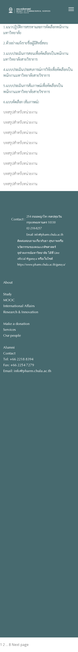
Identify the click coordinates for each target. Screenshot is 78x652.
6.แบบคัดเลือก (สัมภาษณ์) (21, 102)
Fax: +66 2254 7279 (18, 365)
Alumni (9, 347)
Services (9, 330)
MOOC (9, 300)
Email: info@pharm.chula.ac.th (44, 234)
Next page (20, 644)
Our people (12, 335)
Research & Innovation (20, 312)
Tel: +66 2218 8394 (18, 359)
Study (7, 294)
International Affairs (19, 306)
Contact (9, 353)
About (8, 282)
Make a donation (16, 324)
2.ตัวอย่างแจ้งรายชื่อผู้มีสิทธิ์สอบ (25, 43)
